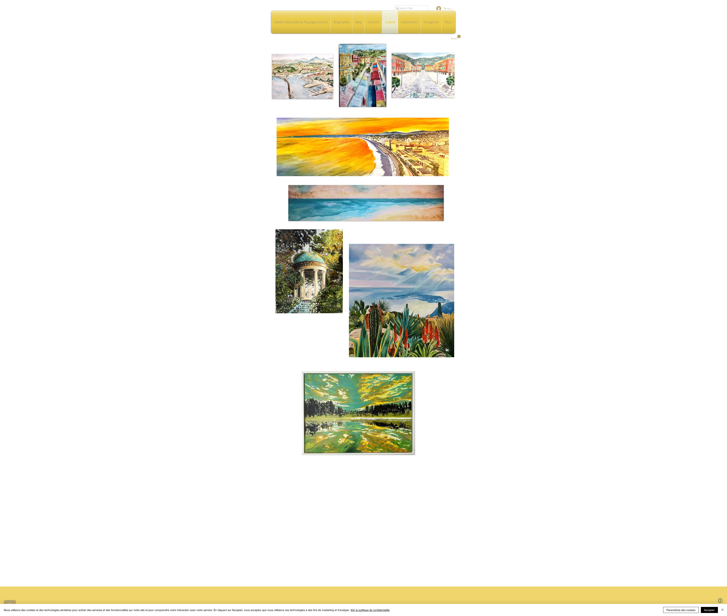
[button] (456, 37)
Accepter (709, 610)
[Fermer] (722, 610)
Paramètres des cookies (680, 610)
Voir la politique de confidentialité (370, 610)
